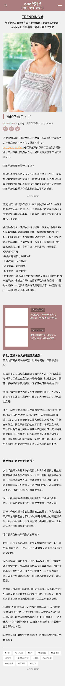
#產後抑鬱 (41, 653)
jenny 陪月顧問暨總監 (29, 123)
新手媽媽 (10, 22)
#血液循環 (47, 658)
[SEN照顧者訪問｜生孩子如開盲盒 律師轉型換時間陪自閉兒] (16, 337)
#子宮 (7, 653)
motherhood (32, 8)
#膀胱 (35, 658)
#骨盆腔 (33, 663)
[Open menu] (60, 5)
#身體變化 (9, 663)
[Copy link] (17, 128)
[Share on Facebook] (5, 128)
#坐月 (30, 653)
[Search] (5, 5)
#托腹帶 (8, 658)
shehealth (16, 27)
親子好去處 (48, 27)
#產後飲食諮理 (22, 658)
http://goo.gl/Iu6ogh (13, 147)
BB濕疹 (28, 27)
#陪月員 (21, 663)
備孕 (37, 27)
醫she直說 (22, 22)
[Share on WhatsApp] (11, 128)
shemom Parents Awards (44, 22)
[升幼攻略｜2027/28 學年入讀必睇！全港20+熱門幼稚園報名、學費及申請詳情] (16, 317)
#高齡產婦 (55, 653)
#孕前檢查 (19, 653)
